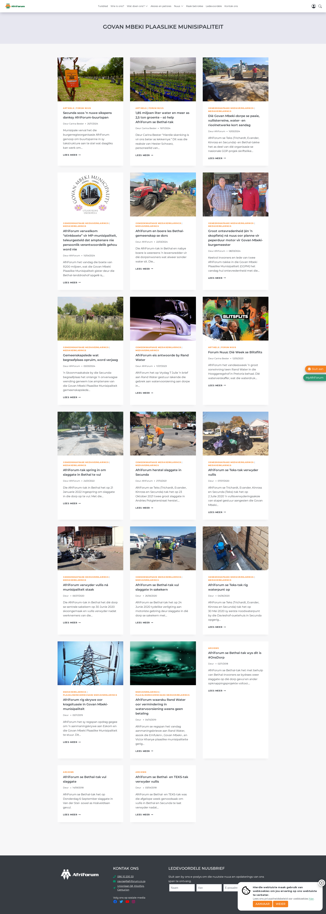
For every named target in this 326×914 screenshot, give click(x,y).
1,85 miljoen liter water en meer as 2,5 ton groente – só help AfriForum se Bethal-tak (162, 117)
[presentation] (90, 79)
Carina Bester (76, 123)
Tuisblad (103, 6)
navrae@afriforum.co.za (131, 881)
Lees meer (72, 155)
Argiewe (213, 648)
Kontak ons (231, 6)
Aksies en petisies (161, 6)
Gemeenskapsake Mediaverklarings (231, 108)
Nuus (177, 6)
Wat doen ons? (136, 6)
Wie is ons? (117, 6)
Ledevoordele (214, 6)
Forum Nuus (83, 108)
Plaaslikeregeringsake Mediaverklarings (90, 695)
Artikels (68, 108)
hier (311, 898)
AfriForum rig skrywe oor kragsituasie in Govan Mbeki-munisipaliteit (85, 704)
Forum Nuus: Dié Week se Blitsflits (235, 352)
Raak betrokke (194, 6)
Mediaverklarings (219, 111)
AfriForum (219, 131)
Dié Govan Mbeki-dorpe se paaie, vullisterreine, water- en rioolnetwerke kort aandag (233, 120)
